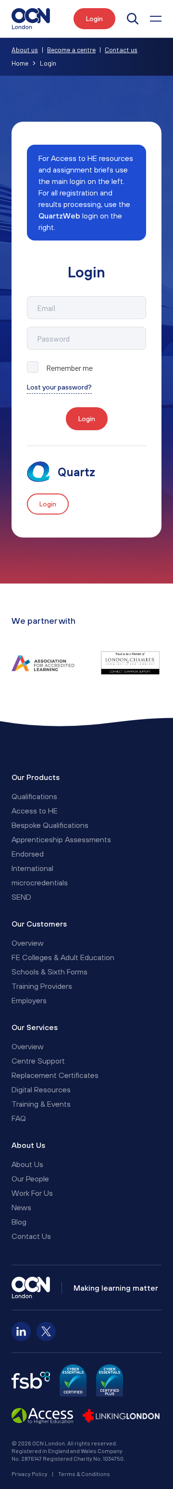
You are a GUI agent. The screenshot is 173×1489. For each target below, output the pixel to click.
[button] (155, 18)
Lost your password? (59, 387)
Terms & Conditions (84, 1473)
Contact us (121, 50)
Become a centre (71, 50)
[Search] (132, 18)
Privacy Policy (30, 1473)
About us (25, 50)
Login (86, 419)
